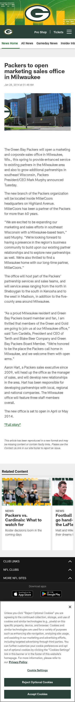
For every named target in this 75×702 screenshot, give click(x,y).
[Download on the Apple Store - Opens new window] (22, 594)
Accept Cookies (38, 694)
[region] (37, 651)
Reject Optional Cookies (37, 682)
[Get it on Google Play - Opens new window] (51, 596)
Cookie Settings (37, 670)
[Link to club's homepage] (8, 30)
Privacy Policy (18, 662)
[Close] (70, 606)
